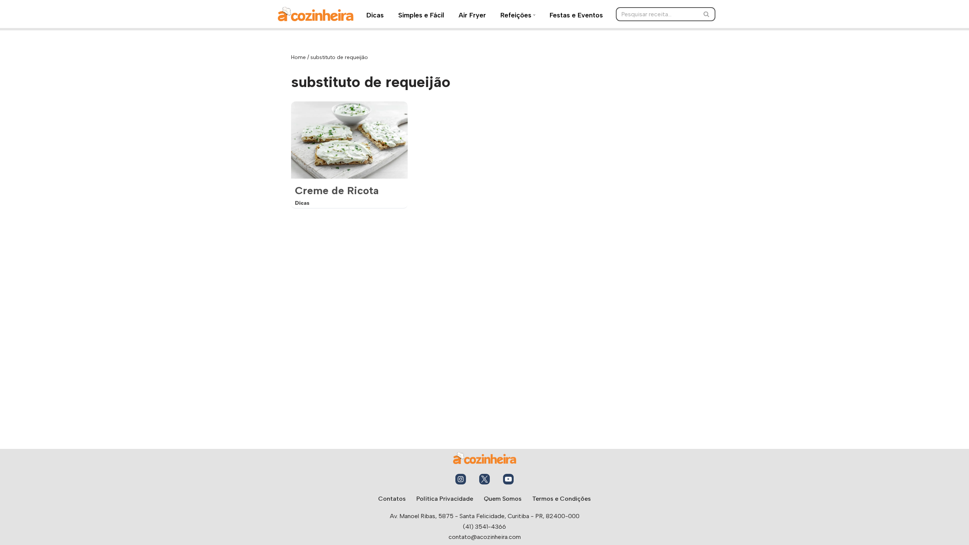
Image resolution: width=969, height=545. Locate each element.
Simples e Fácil (421, 15)
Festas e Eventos (576, 15)
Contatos (392, 498)
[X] (484, 479)
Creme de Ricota (337, 190)
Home (298, 57)
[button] (534, 15)
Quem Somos (503, 498)
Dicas (375, 15)
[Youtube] (508, 479)
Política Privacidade (444, 498)
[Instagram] (460, 479)
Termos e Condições (561, 498)
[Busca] (706, 14)
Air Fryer (472, 15)
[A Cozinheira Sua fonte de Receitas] (316, 14)
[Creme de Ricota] (349, 140)
